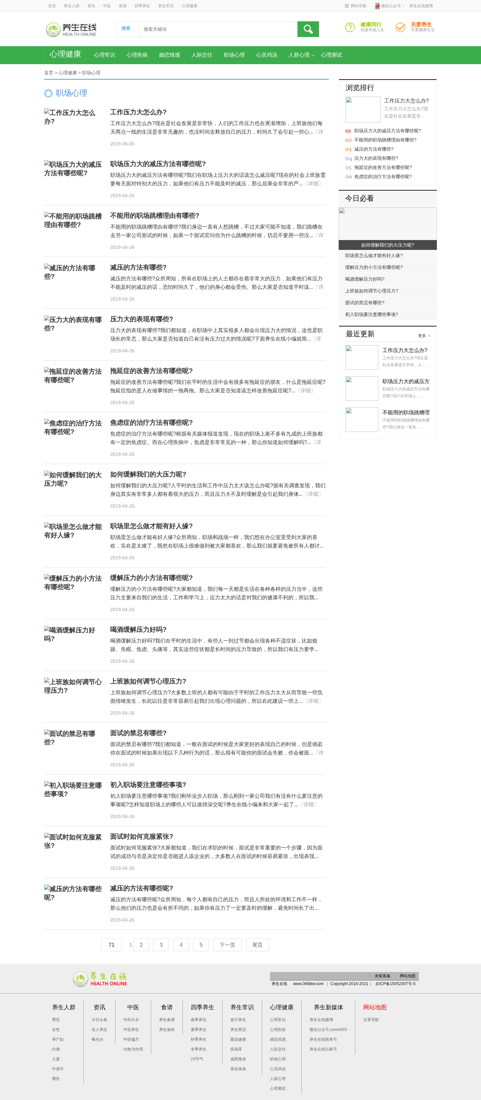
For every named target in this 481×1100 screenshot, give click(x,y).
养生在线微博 (321, 1019)
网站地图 (408, 976)
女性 (56, 1029)
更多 (422, 335)
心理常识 (104, 55)
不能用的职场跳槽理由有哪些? (154, 215)
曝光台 (97, 1039)
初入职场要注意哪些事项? (148, 784)
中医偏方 (131, 1039)
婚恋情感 (169, 55)
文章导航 (371, 1019)
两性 (56, 1078)
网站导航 (358, 6)
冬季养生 (198, 1049)
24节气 (197, 1059)
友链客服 (382, 976)
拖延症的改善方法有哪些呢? (151, 370)
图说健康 (238, 1039)
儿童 (56, 1059)
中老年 (58, 1069)
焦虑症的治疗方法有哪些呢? (151, 422)
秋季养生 (198, 1039)
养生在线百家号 (323, 1049)
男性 (56, 1019)
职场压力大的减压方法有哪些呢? (158, 163)
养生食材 (167, 1029)
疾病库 (236, 1049)
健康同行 (353, 29)
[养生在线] (71, 29)
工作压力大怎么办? (138, 112)
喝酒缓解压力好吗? (138, 629)
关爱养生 (403, 29)
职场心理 (234, 55)
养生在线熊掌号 (323, 1039)
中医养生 (131, 1029)
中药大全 (131, 1019)
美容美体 (238, 1069)
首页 (52, 6)
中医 (107, 6)
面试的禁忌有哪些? (138, 732)
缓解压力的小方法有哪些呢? (151, 577)
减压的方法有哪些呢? (141, 888)
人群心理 (299, 55)
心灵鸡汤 (266, 55)
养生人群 (72, 6)
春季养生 (198, 1019)
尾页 (257, 945)
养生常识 (166, 6)
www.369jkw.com (308, 983)
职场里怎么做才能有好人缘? (151, 526)
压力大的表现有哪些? (141, 319)
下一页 (227, 945)
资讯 (91, 6)
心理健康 (189, 6)
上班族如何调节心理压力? (148, 681)
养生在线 (279, 983)
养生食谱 (167, 1019)
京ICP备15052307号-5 (395, 983)
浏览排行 (360, 88)
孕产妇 (58, 1039)
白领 (56, 1049)
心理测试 (331, 55)
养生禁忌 (238, 1029)
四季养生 (142, 6)
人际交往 (201, 55)
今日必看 (359, 198)
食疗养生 (238, 1019)
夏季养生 (198, 1029)
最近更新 (360, 334)
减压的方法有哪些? (138, 267)
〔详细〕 (313, 183)
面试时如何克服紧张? (141, 836)
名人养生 (99, 1029)
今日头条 (99, 1019)
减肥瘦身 (238, 1059)
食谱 (123, 6)
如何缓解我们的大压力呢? (148, 474)
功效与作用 (133, 1049)
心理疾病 (137, 55)
